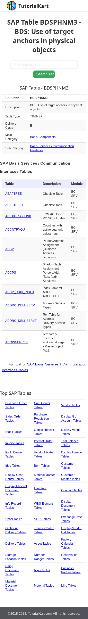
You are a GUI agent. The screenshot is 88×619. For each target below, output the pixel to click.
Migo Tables (42, 570)
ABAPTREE (13, 193)
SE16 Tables (42, 519)
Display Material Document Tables (16, 490)
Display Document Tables (68, 505)
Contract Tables (71, 490)
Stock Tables (14, 432)
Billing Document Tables (12, 570)
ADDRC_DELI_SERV (20, 305)
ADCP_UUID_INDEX (19, 292)
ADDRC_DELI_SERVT (21, 320)
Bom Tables (42, 465)
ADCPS (10, 272)
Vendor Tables (70, 405)
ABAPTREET (14, 205)
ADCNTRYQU (15, 229)
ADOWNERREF (16, 342)
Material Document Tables (12, 585)
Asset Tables (42, 543)
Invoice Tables (14, 443)
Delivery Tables (15, 543)
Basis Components (43, 137)
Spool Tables (13, 519)
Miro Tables (69, 585)
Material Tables (44, 585)
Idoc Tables (12, 465)
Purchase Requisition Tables (41, 418)
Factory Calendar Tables (67, 543)
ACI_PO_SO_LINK (18, 216)
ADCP (9, 249)
